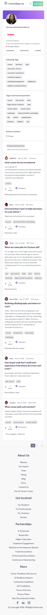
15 (33, 445)
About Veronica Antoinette (17, 149)
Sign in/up (38, 4)
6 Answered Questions (15, 146)
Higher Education (23, 539)
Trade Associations (23, 551)
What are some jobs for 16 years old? (22, 247)
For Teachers (23, 513)
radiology (11, 113)
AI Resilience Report (23, 577)
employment (26, 117)
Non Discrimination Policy (23, 598)
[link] (23, 177)
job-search (20, 100)
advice (15, 117)
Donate (23, 517)
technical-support (14, 77)
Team (23, 470)
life (8, 117)
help (29, 104)
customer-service (14, 69)
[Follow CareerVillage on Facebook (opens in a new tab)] (17, 602)
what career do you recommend (20, 162)
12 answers (22, 427)
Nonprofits (24, 535)
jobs (27, 64)
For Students (23, 505)
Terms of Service (23, 590)
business (19, 64)
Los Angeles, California (16, 434)
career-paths (12, 109)
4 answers (22, 227)
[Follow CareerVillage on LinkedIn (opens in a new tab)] (23, 602)
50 (42, 445)
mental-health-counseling (28, 113)
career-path (25, 109)
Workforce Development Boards (23, 547)
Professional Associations (23, 555)
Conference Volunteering (23, 560)
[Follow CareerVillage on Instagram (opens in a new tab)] (29, 602)
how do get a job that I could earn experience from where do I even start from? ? (23, 365)
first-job (9, 278)
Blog (23, 478)
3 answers (22, 188)
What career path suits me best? (20, 407)
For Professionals (23, 509)
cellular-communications (16, 86)
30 (37, 445)
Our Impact (23, 466)
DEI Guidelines (23, 586)
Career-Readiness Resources (23, 573)
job (28, 122)
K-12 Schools (23, 531)
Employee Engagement (23, 543)
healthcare (18, 333)
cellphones (31, 81)
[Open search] (30, 3)
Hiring (23, 474)
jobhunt (20, 122)
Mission (23, 462)
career (9, 64)
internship (29, 333)
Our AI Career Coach (23, 491)
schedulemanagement (15, 81)
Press (23, 483)
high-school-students (15, 104)
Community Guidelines (23, 582)
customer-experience (15, 73)
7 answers (22, 283)
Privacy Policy (23, 594)
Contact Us (24, 487)
